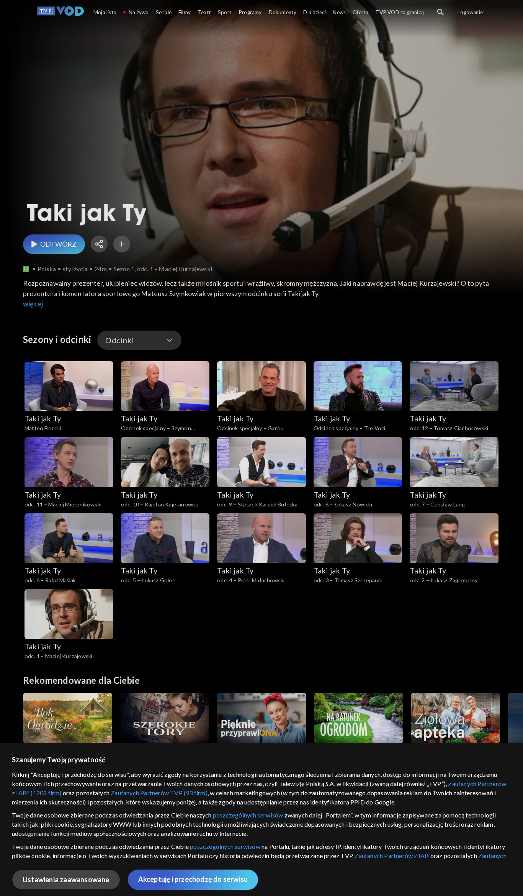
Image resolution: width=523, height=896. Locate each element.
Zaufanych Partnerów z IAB (392, 855)
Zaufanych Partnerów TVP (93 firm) (159, 792)
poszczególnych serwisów (248, 815)
